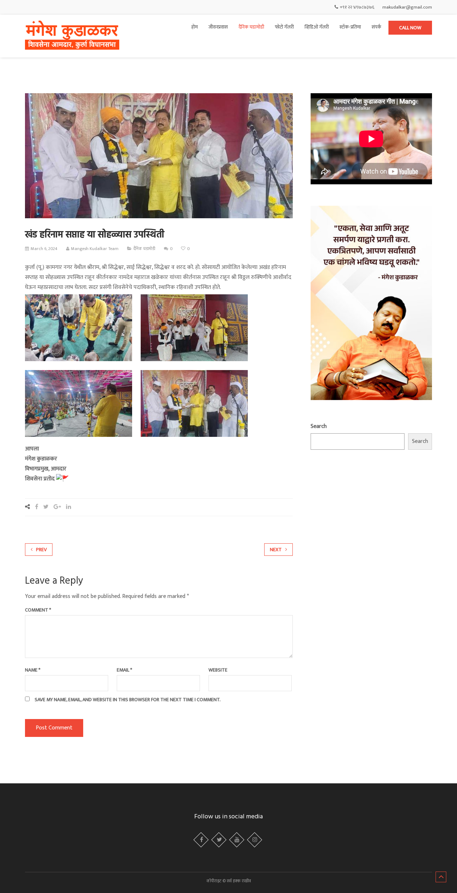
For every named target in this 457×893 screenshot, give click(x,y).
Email (124, 670)
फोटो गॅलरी (284, 27)
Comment (38, 610)
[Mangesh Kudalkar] (72, 36)
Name (32, 670)
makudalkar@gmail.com (407, 7)
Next (276, 549)
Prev (41, 549)
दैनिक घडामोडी (251, 27)
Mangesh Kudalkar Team (95, 248)
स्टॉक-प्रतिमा (350, 27)
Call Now (410, 28)
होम (194, 27)
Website (218, 670)
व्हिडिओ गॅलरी (317, 27)
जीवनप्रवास (218, 27)
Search (319, 426)
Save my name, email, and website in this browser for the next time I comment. (128, 700)
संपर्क (376, 27)
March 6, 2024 (44, 248)
